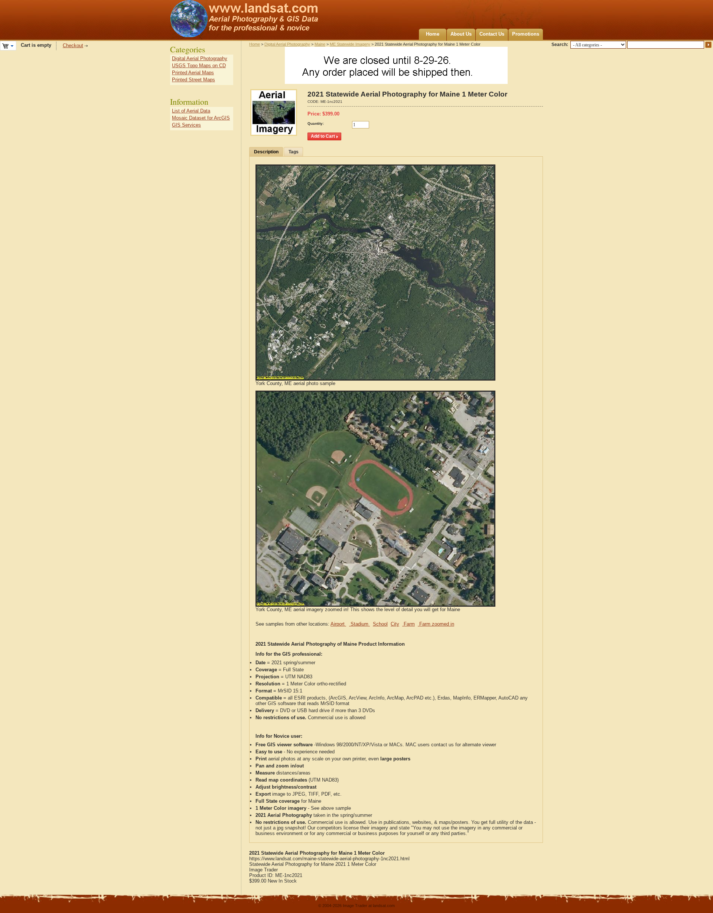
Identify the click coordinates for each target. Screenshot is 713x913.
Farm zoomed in (436, 624)
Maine (320, 44)
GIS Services (186, 125)
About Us (461, 34)
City (395, 624)
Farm (408, 624)
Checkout (73, 45)
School (380, 624)
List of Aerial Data (191, 111)
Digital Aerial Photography (287, 44)
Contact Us (491, 34)
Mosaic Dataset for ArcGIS (201, 118)
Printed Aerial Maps (193, 72)
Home (432, 34)
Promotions (525, 34)
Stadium (359, 624)
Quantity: (315, 123)
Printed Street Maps (193, 79)
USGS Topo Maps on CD (199, 65)
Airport (338, 624)
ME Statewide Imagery (350, 44)
